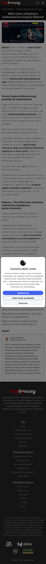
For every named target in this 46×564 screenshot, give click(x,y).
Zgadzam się (23, 293)
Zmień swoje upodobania (23, 298)
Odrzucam (23, 303)
